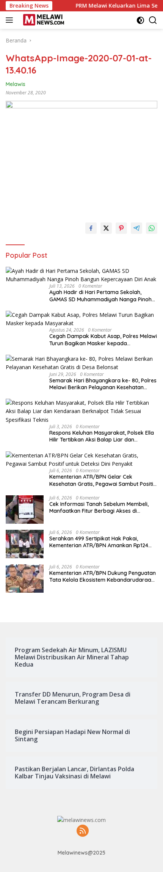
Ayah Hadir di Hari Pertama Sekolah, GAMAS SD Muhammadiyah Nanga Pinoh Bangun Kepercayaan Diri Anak (100, 295)
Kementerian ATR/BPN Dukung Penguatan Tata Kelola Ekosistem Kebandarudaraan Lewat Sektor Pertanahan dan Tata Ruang (102, 576)
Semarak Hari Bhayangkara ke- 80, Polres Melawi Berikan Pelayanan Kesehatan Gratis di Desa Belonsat (103, 384)
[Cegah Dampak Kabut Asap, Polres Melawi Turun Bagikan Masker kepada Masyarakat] (81, 319)
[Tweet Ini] (106, 228)
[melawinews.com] (42, 20)
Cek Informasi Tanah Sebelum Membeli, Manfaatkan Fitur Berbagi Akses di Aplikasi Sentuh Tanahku (99, 507)
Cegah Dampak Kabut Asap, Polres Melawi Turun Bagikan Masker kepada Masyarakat (103, 339)
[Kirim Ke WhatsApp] (151, 228)
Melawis (15, 84)
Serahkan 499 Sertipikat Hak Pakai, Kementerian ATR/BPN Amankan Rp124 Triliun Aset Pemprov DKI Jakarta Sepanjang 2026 (98, 542)
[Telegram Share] (136, 228)
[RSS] (83, 831)
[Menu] (11, 20)
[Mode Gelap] (140, 20)
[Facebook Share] (91, 228)
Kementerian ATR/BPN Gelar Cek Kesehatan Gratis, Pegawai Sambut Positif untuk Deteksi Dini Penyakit (102, 480)
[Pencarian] (153, 20)
